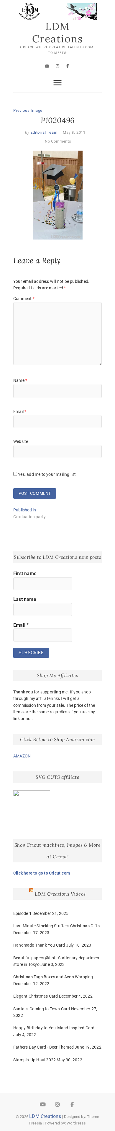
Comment (23, 298)
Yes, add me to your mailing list (46, 474)
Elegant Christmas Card (35, 996)
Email (19, 411)
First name (25, 573)
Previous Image (27, 110)
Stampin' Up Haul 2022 (34, 1059)
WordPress (76, 1123)
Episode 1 (22, 913)
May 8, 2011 (74, 132)
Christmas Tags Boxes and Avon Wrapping (53, 976)
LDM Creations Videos (60, 894)
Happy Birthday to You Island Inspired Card (53, 1027)
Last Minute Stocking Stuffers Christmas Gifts (56, 925)
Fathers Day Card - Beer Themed (43, 1047)
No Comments (58, 141)
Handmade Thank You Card (39, 945)
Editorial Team (43, 132)
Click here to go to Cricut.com (41, 873)
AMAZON (22, 756)
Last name (24, 599)
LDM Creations (57, 32)
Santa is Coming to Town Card (41, 1008)
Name (20, 380)
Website (20, 441)
